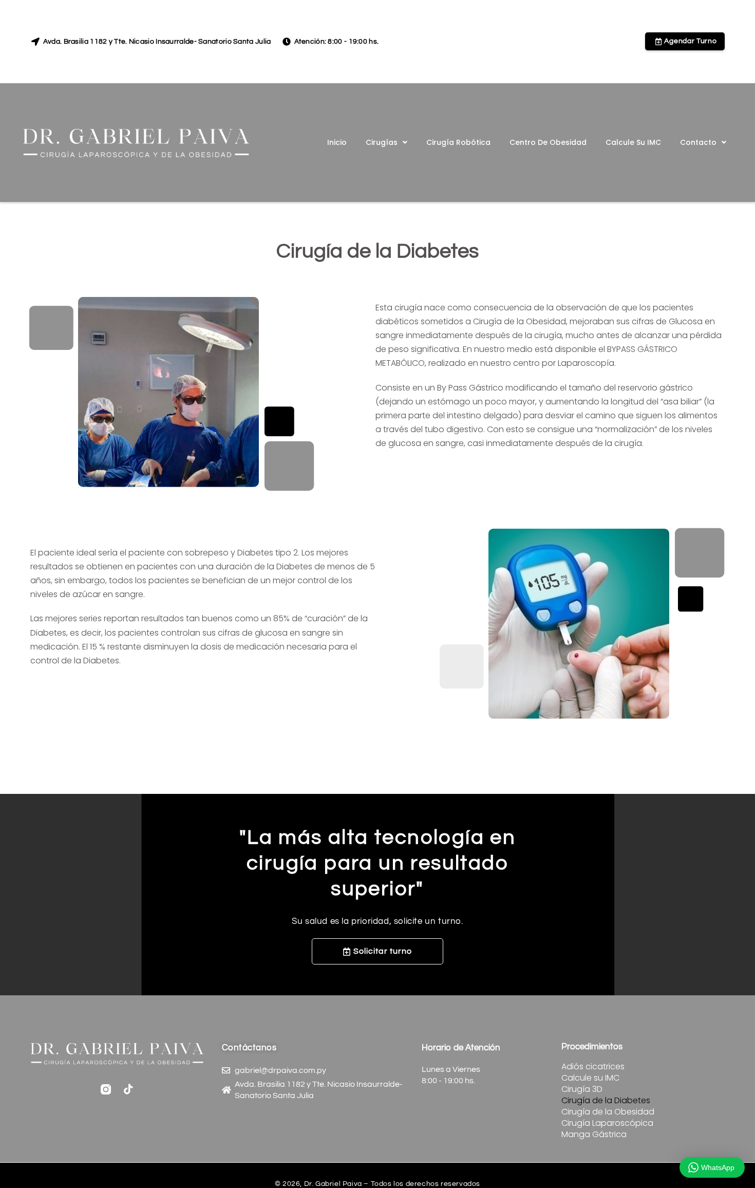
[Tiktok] (128, 1089)
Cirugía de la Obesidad (607, 1112)
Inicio (337, 142)
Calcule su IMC (633, 142)
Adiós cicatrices (593, 1066)
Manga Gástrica (594, 1134)
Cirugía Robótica (458, 142)
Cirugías (382, 142)
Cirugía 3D (581, 1089)
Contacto (698, 142)
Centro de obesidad (548, 142)
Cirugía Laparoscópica (607, 1123)
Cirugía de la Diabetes (605, 1100)
